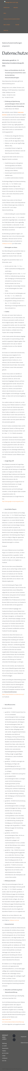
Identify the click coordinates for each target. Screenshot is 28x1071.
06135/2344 (5, 1053)
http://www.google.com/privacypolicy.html (12, 501)
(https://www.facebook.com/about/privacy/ (13, 694)
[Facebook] (14, 1035)
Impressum (23, 1036)
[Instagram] (14, 1039)
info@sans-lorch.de (7, 243)
